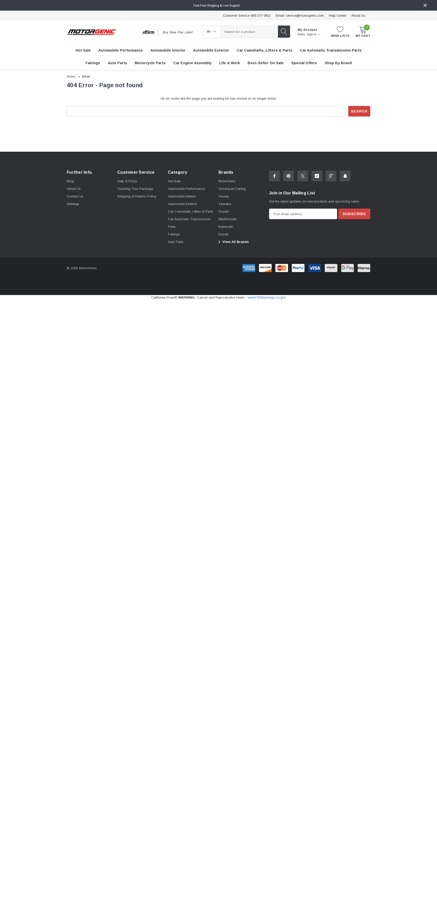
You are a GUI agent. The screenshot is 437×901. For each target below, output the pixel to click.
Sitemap (73, 204)
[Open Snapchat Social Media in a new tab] (345, 176)
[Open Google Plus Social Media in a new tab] (331, 176)
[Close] (425, 5)
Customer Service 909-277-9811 (247, 15)
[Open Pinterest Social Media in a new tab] (288, 176)
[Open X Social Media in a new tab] (302, 176)
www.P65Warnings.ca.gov (267, 297)
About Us (358, 15)
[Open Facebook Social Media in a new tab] (274, 176)
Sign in (312, 34)
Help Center (337, 15)
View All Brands (235, 242)
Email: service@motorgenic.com (300, 15)
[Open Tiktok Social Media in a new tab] (317, 176)
